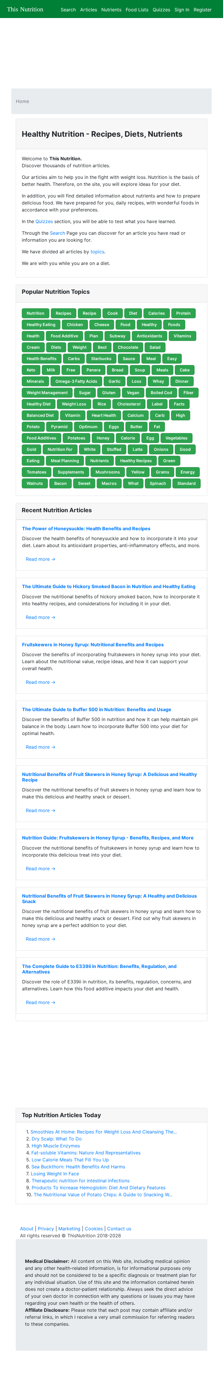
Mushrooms (108, 471)
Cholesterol (129, 403)
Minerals (35, 381)
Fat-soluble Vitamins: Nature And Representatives (86, 1153)
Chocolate (128, 347)
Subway (117, 335)
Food (125, 324)
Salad (155, 347)
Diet (133, 313)
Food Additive (64, 335)
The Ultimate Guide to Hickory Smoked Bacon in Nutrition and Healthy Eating (108, 586)
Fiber (189, 392)
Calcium (135, 415)
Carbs (74, 358)
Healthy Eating (41, 324)
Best (102, 347)
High (180, 415)
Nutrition (35, 313)
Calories (156, 313)
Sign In (182, 9)
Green (169, 460)
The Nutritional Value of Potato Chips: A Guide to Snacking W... (103, 1194)
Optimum (88, 426)
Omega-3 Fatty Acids (76, 381)
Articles (88, 9)
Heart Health (104, 415)
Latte (138, 449)
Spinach (158, 483)
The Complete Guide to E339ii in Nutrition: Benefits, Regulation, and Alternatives (99, 969)
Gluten (109, 392)
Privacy (46, 1228)
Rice (102, 403)
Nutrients (111, 9)
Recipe (89, 313)
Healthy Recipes (136, 460)
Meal (151, 358)
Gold (31, 449)
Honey (103, 437)
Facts (179, 403)
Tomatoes (36, 471)
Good (185, 449)
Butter (136, 426)
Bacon (60, 483)
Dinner (182, 381)
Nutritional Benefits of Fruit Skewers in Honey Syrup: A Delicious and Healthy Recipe (109, 777)
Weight (80, 347)
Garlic (115, 381)
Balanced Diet (40, 415)
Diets (56, 347)
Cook (112, 313)
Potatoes (76, 437)
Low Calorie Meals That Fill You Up (70, 1160)
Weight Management (47, 392)
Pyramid (59, 426)
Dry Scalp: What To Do (57, 1139)
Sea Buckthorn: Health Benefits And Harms (78, 1167)
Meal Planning (65, 460)
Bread (117, 369)
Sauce (129, 358)
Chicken (75, 324)
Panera (93, 369)
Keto (31, 369)
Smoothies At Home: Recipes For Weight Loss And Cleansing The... (103, 1132)
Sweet (84, 483)
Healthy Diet (39, 403)
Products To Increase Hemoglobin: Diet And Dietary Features (99, 1187)
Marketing (69, 1228)
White (90, 449)
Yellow (138, 471)
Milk (51, 369)
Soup (140, 369)
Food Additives (41, 437)
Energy (188, 471)
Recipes (63, 313)
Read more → (40, 559)
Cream (33, 347)
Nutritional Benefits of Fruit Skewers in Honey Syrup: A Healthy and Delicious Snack (109, 898)
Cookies (94, 1228)
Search (68, 9)
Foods (174, 324)
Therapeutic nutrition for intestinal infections (81, 1180)
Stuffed (114, 449)
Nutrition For (60, 449)
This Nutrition (25, 9)
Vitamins (182, 335)
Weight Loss (74, 403)
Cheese (101, 324)
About (26, 1228)
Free (70, 369)
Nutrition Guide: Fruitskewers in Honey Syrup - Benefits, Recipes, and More (108, 838)
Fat (157, 426)
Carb (160, 415)
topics (97, 251)
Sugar (85, 392)
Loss (136, 381)
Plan (93, 335)
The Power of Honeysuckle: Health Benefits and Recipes (86, 528)
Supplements (71, 471)
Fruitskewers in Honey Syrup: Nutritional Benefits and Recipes (93, 644)
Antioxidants (149, 335)
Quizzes (161, 9)
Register (203, 9)
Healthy (149, 324)
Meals (162, 369)
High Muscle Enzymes (56, 1146)
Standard (186, 483)
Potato (33, 426)
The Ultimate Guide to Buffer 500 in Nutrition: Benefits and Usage (96, 709)
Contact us (119, 1228)
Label (157, 403)
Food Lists (137, 9)
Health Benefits (42, 358)
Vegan (133, 392)
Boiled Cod (161, 392)
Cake (185, 369)
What (133, 483)
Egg (150, 437)
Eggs (114, 426)
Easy (172, 358)
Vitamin (72, 415)
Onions (161, 449)
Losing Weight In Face (55, 1174)
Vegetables (177, 437)
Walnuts (35, 483)
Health (33, 335)
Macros (109, 483)
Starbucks (101, 358)
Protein (183, 313)
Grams (162, 471)
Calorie (128, 437)
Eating (33, 460)
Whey (158, 381)
